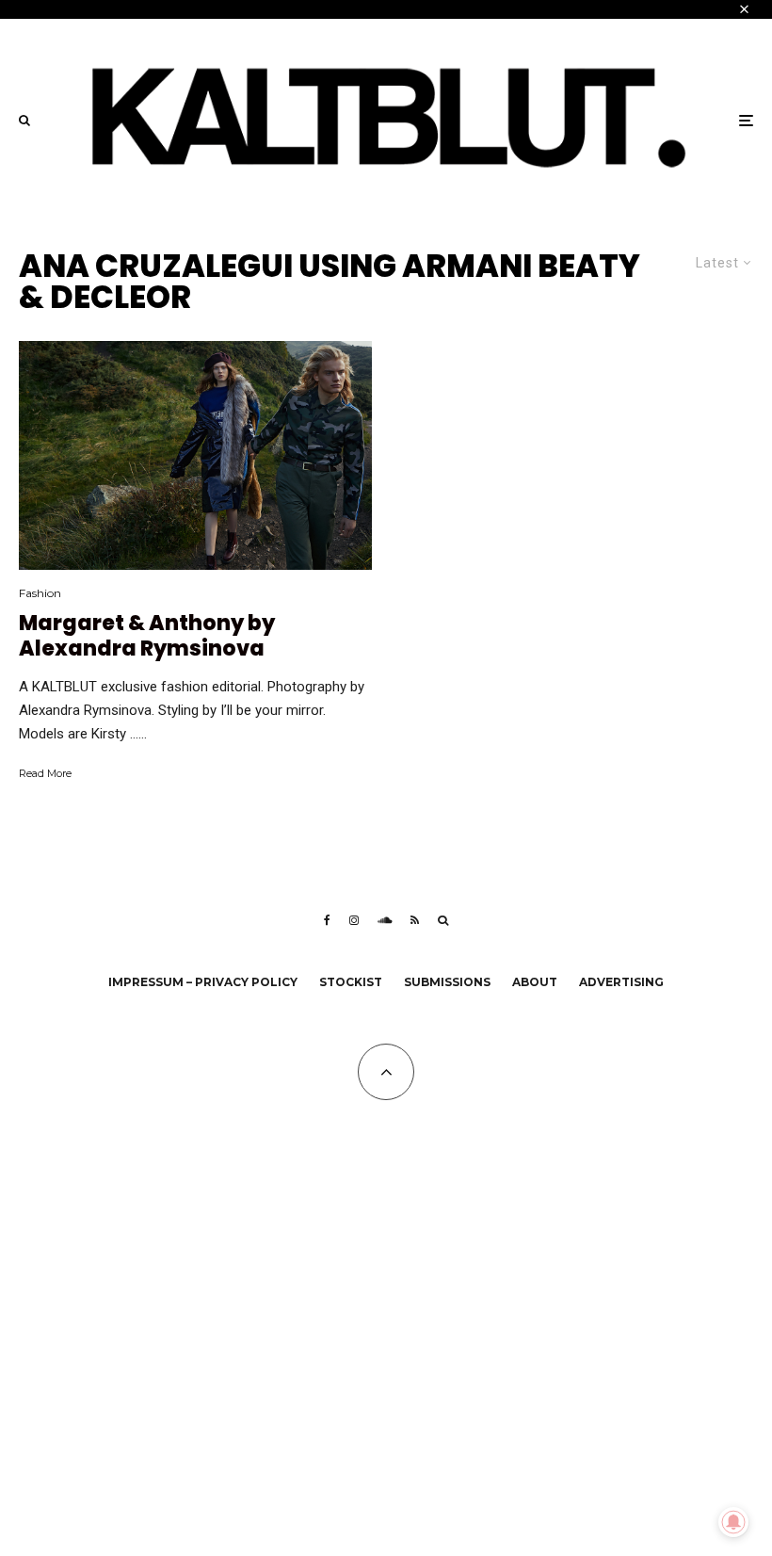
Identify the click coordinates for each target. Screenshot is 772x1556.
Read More (45, 773)
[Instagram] (354, 920)
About (534, 982)
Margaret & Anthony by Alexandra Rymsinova (147, 636)
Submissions (447, 982)
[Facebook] (327, 920)
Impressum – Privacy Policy (203, 982)
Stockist (350, 982)
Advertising (621, 982)
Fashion (40, 593)
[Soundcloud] (384, 920)
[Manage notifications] (733, 1522)
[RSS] (414, 920)
